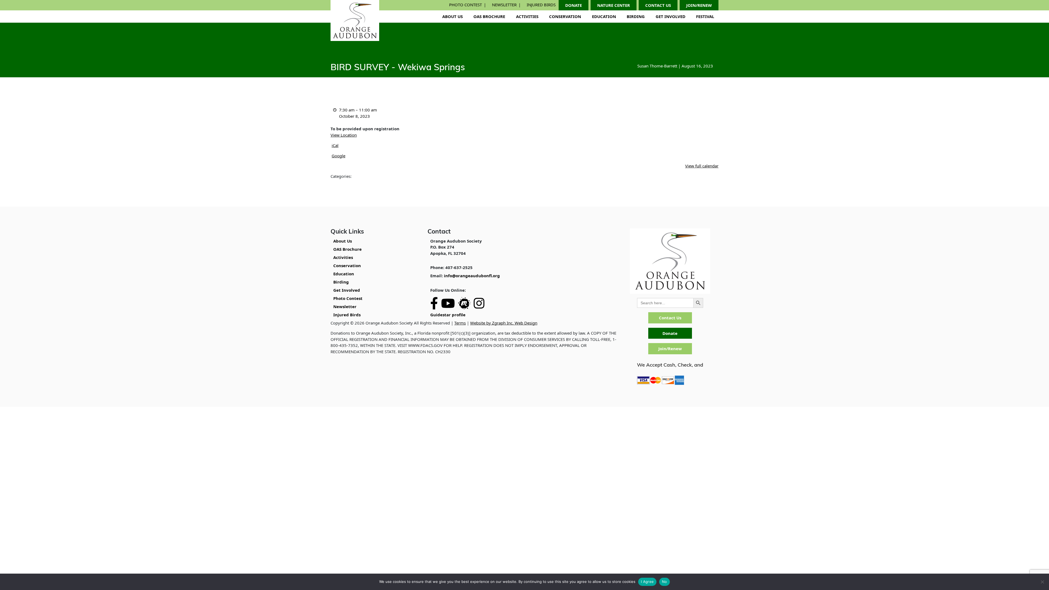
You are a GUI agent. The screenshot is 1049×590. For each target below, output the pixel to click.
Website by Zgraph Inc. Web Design (503, 323)
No (664, 581)
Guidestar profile (447, 314)
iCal (335, 145)
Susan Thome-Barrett (657, 66)
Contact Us (670, 317)
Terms (460, 323)
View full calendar (701, 166)
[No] (1042, 582)
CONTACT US (658, 5)
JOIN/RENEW (699, 5)
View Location (344, 135)
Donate (669, 333)
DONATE (573, 5)
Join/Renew (670, 348)
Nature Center (613, 5)
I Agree (647, 581)
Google (338, 155)
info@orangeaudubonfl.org (472, 275)
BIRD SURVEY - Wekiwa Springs (398, 68)
